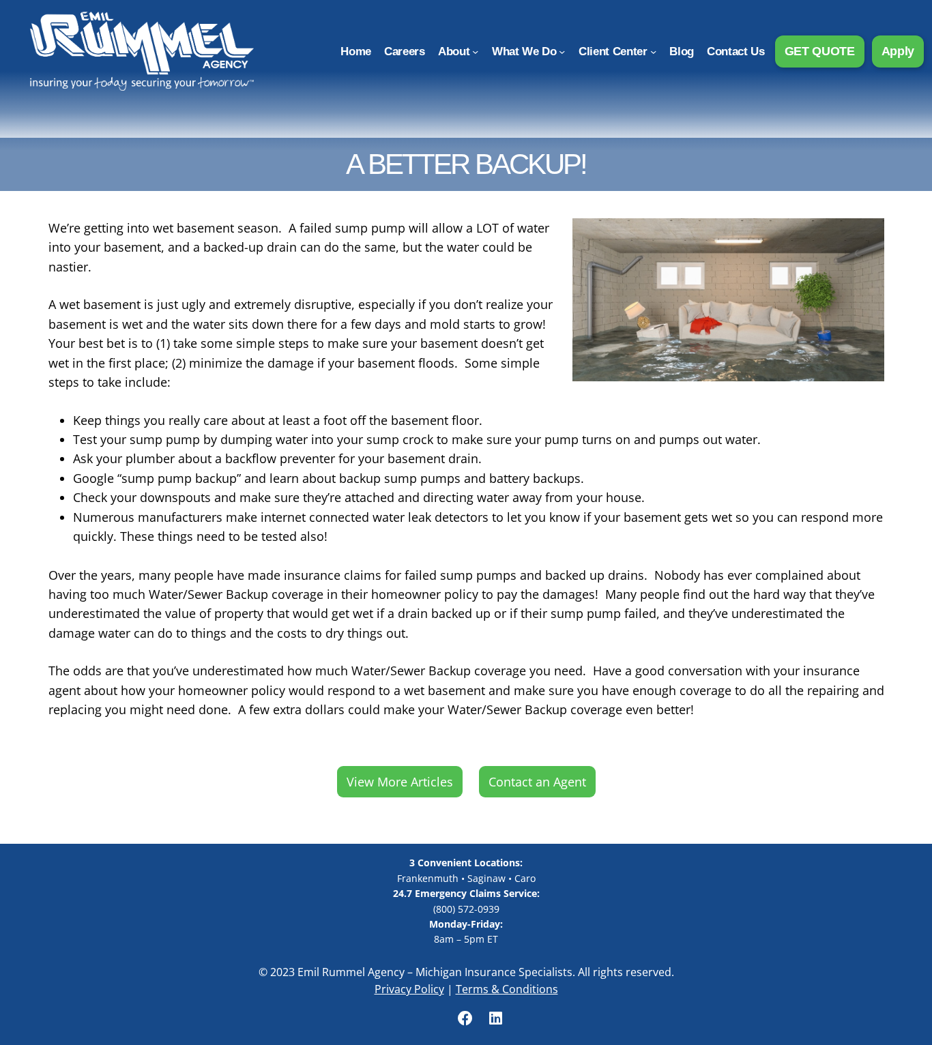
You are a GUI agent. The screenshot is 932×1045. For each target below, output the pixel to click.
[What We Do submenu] (562, 51)
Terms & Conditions (507, 989)
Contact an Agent (537, 782)
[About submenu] (475, 51)
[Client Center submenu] (653, 51)
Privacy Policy (409, 989)
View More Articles (400, 782)
